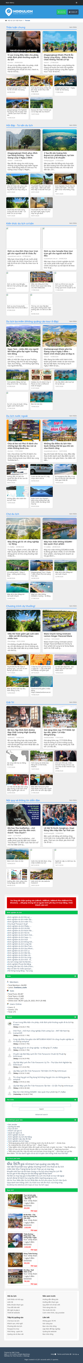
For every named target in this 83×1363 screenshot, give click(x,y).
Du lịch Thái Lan (37, 1169)
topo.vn (31, 1185)
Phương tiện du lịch (14, 1326)
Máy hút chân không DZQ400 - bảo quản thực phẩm (34, 1092)
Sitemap (26, 1356)
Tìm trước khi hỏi (49, 1310)
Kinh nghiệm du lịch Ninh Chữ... (20, 935)
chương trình (40, 1166)
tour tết (40, 1182)
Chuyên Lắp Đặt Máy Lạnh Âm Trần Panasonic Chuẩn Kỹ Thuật (38, 1054)
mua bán (18, 1166)
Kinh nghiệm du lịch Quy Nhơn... (21, 948)
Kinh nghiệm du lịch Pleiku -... (19, 926)
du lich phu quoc (45, 1180)
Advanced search (41, 1114)
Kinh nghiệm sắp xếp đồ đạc (19, 1139)
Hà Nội (10, 1175)
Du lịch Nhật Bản (31, 1180)
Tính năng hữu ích (49, 1307)
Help (53, 1354)
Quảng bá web (14, 1126)
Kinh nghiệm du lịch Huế (18, 939)
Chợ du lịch (12, 513)
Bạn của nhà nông (49, 1326)
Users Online (16, 1004)
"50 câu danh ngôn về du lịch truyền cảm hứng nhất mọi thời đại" (41, 1153)
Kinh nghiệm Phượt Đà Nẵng (19, 964)
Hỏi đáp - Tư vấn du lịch (19, 125)
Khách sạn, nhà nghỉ (15, 1323)
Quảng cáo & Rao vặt (15, 1334)
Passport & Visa (13, 1329)
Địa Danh (48, 1173)
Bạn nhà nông (48, 1334)
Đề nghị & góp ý (13, 1310)
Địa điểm (35, 1178)
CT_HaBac (54, 1048)
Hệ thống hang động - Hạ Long (20, 971)
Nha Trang (20, 1169)
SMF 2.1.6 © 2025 (10, 1354)
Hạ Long (27, 1178)
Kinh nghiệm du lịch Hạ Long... (20, 957)
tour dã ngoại (58, 1175)
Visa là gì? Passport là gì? (18, 924)
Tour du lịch (13, 1128)
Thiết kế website (13, 1313)
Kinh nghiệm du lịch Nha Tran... (20, 946)
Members (14, 982)
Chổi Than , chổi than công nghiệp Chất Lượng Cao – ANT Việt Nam (40, 1031)
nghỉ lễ (41, 1173)
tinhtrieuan (17, 1056)
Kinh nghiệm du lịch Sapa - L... (20, 937)
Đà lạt (28, 1169)
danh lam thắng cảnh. (20, 1182)
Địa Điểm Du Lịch (35, 1175)
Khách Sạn (33, 1164)
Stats (9, 976)
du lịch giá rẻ (12, 1173)
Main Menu (10, 3)
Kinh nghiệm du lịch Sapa (18, 1141)
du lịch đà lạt (12, 1178)
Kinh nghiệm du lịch (16, 1135)
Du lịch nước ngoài (17, 415)
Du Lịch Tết (57, 1171)
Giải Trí (10, 702)
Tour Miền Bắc (18, 1180)
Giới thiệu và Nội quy (15, 1299)
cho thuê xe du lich (55, 1166)
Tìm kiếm (10, 1100)
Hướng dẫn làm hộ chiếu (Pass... (21, 966)
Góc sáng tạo (48, 1323)
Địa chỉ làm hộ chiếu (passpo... (20, 968)
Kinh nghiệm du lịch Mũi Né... (19, 953)
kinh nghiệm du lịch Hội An (19, 933)
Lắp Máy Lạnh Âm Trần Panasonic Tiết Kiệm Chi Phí (33, 1071)
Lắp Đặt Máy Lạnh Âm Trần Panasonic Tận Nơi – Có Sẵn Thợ (37, 1086)
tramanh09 (17, 1033)
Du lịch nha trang (46, 1171)
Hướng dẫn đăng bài (50, 1299)
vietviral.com (22, 1185)
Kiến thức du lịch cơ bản (20, 223)
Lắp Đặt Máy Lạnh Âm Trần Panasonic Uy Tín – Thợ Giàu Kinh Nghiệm (41, 1062)
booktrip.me (12, 1185)
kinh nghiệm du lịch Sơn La (19, 951)
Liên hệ (10, 1302)
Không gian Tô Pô (49, 1321)
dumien (16, 1024)
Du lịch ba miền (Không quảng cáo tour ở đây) (32, 321)
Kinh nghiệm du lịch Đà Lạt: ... (20, 917)
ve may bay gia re (20, 1175)
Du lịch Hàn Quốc (60, 1180)
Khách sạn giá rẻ (15, 1130)
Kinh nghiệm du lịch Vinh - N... (20, 959)
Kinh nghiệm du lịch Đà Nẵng (20, 1137)
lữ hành (21, 1178)
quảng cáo (45, 1164)
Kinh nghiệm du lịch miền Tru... (20, 921)
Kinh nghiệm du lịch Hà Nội (19, 928)
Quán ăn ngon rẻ (15, 1133)
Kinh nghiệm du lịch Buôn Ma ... (20, 930)
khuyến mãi (12, 1171)
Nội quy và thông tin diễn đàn (23, 800)
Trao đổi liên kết (13, 1307)
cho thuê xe (48, 1175)
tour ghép (28, 1166)
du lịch (13, 1163)
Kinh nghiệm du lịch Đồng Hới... (20, 942)
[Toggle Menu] (76, 2)
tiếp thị (55, 1164)
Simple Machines (23, 1354)
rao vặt (10, 1166)
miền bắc (11, 1169)
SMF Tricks (15, 1352)
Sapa (9, 1182)
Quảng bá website (50, 1331)
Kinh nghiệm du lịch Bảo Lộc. (19, 955)
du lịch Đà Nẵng (31, 1173)
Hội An (9, 1180)
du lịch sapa (44, 1185)
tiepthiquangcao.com (48, 1178)
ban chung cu (32, 1171)
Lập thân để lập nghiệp (51, 1329)
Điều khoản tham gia (15, 1305)
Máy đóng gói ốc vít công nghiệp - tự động (30, 1048)
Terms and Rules (63, 1354)
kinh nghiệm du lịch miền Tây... (20, 919)
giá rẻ (24, 1164)
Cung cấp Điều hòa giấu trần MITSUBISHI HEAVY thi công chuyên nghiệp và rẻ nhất (43, 1040)
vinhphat (25, 1041)
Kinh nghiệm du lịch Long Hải (19, 944)
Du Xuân (33, 1182)
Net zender (12, 1124)
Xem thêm (73, 27)
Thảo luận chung (15, 27)
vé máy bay (49, 1169)
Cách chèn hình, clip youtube (53, 1313)
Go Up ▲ (76, 1354)
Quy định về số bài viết (51, 1305)
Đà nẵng (21, 1173)
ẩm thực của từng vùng (53, 1182)
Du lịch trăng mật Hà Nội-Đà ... (20, 962)
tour (36, 1185)
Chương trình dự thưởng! (20, 606)
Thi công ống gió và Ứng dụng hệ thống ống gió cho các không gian (40, 1077)
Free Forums (17, 1356)
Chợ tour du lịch (13, 1321)
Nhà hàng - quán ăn (15, 1331)
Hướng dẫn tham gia (50, 1302)
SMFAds (7, 1356)
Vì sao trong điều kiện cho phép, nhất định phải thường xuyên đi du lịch (42, 1022)
